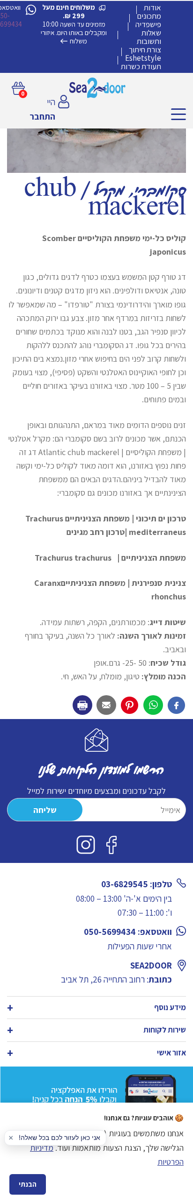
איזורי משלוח (64, 36)
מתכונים (149, 16)
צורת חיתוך (145, 49)
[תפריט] (178, 114)
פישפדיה (148, 24)
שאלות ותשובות (149, 37)
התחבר (42, 116)
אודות (152, 7)
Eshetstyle (143, 58)
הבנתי (28, 1184)
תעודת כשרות (141, 66)
